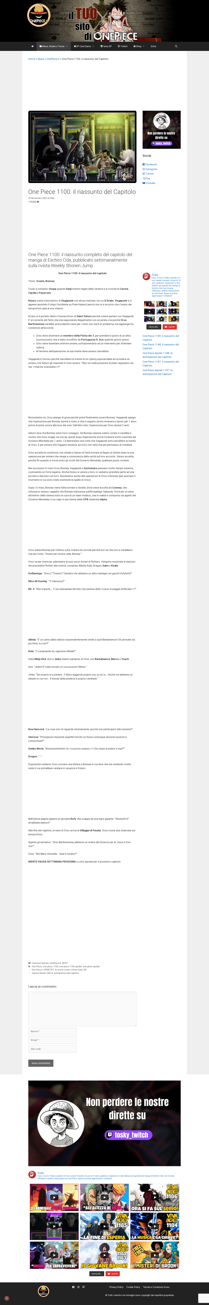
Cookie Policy (133, 1287)
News (41, 58)
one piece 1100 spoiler (70, 966)
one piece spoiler (91, 966)
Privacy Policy (116, 1287)
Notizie (45, 963)
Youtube (150, 183)
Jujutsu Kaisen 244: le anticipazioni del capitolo (55, 973)
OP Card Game (83, 46)
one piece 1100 (50, 966)
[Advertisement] (104, 87)
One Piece (37, 966)
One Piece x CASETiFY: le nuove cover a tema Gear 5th (59, 969)
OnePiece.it (53, 58)
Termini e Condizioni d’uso (156, 1287)
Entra (153, 46)
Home (31, 58)
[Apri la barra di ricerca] (176, 46)
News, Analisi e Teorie (53, 46)
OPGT (65, 963)
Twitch (123, 46)
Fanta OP (107, 46)
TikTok (146, 178)
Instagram (151, 169)
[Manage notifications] (6, 1298)
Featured (36, 963)
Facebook (151, 164)
